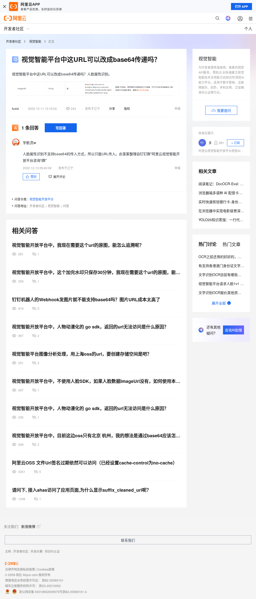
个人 (248, 28)
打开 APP (241, 6)
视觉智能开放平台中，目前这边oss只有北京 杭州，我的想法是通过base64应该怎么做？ (96, 435)
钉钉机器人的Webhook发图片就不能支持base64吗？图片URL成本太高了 (86, 299)
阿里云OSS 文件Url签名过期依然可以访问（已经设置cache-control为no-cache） (94, 462)
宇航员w (29, 142)
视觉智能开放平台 (42, 199)
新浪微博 (28, 526)
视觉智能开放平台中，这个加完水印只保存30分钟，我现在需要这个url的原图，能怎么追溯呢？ (96, 272)
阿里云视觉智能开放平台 (210, 142)
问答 (66, 206)
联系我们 (128, 540)
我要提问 (224, 110)
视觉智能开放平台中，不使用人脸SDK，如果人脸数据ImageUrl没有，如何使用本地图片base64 (96, 381)
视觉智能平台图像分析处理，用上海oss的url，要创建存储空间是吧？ (82, 354)
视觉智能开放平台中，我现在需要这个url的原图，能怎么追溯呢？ (78, 245)
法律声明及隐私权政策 (20, 569)
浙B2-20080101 (53, 580)
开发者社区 (13, 41)
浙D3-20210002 (50, 586)
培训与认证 (52, 551)
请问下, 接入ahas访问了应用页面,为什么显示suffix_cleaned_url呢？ (81, 490)
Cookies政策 (45, 569)
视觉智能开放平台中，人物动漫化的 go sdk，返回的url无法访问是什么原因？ (90, 326)
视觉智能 (35, 41)
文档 (8, 551)
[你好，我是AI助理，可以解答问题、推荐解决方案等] (228, 18)
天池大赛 (36, 551)
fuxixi (15, 108)
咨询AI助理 (233, 329)
